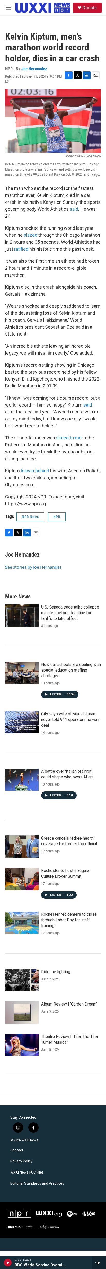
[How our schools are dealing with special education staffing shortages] (22, 673)
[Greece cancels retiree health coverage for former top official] (22, 846)
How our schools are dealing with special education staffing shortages (71, 670)
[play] (8, 1262)
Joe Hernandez (34, 68)
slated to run (69, 437)
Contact (16, 1150)
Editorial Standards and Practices (37, 1183)
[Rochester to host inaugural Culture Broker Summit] (22, 879)
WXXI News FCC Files (27, 1172)
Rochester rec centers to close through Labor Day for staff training (69, 920)
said (74, 209)
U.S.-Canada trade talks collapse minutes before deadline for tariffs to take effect (70, 613)
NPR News (30, 517)
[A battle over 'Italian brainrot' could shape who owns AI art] (22, 780)
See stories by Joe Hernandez (33, 567)
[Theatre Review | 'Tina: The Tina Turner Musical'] (22, 1045)
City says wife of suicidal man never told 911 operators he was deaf (70, 719)
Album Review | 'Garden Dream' (69, 1004)
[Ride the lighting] (22, 980)
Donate (89, 7)
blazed (30, 235)
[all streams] (99, 1262)
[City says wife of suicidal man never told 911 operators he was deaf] (22, 722)
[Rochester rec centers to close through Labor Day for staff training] (22, 923)
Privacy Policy (21, 1161)
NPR (56, 517)
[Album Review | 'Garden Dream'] (22, 1012)
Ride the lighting (55, 971)
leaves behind (35, 470)
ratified (21, 249)
